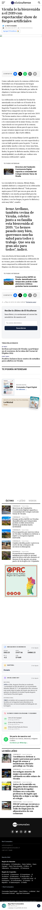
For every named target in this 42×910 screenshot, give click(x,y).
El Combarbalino (16, 880)
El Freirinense (25, 868)
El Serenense (15, 874)
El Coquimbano (25, 874)
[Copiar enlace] (35, 74)
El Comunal (5, 874)
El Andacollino (24, 876)
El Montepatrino (15, 878)
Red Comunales (12, 25)
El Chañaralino (16, 864)
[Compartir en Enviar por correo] (30, 74)
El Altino (26, 866)
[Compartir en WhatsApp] (25, 74)
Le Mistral (32, 891)
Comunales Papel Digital (9, 891)
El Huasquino (15, 868)
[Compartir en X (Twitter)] (20, 74)
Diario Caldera (26, 864)
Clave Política (23, 891)
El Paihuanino (14, 876)
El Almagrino (6, 864)
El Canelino (26, 880)
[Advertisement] (21, 430)
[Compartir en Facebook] (15, 74)
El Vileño (24, 882)
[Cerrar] (38, 905)
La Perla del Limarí (27, 878)
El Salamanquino (14, 882)
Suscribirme (21, 328)
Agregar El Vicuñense (10, 31)
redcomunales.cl (7, 845)
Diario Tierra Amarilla (15, 866)
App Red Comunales (23, 893)
